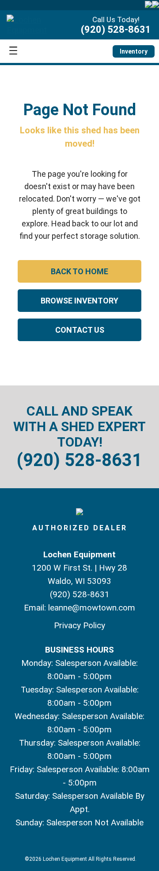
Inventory (134, 51)
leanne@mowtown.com (91, 608)
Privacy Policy (79, 625)
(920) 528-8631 (116, 29)
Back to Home (79, 271)
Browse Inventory (79, 300)
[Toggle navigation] (13, 51)
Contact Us (79, 329)
